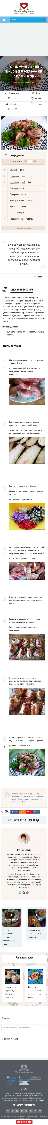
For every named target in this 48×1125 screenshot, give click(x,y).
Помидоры (14, 176)
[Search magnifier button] (44, 19)
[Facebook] (22, 1111)
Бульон (13, 207)
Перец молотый (16, 219)
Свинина (13, 170)
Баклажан (14, 188)
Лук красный (15, 194)
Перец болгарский (17, 182)
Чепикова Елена (24, 850)
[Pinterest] (31, 1111)
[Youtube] (40, 1111)
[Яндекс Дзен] (17, 1111)
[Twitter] (35, 1111)
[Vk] (8, 1111)
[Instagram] (26, 1111)
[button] (4, 19)
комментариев (20, 820)
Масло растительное (18, 200)
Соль (12, 213)
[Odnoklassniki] (13, 1111)
